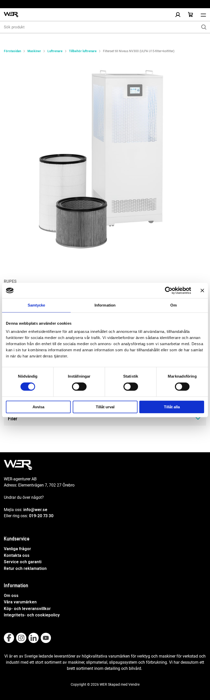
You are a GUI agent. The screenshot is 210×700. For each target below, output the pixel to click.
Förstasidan (12, 51)
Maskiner (34, 51)
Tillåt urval (105, 407)
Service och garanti (22, 561)
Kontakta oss (16, 555)
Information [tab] (105, 305)
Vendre (134, 684)
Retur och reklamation (25, 568)
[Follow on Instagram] (21, 638)
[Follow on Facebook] (9, 638)
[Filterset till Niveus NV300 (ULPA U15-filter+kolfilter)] (105, 161)
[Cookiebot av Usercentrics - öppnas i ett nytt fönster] (168, 290)
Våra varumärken (20, 602)
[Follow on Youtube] (46, 638)
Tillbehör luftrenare (83, 51)
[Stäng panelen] (202, 290)
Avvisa (38, 407)
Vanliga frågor (17, 548)
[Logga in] (177, 14)
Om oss (11, 595)
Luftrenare (54, 51)
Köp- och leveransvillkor (27, 608)
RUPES (10, 281)
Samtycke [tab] (36, 305)
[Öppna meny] (203, 15)
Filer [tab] (12, 418)
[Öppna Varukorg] (190, 14)
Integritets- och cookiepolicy (32, 615)
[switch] (79, 386)
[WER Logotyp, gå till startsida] (11, 14)
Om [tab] (173, 305)
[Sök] (204, 27)
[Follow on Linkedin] (33, 638)
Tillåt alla (172, 407)
